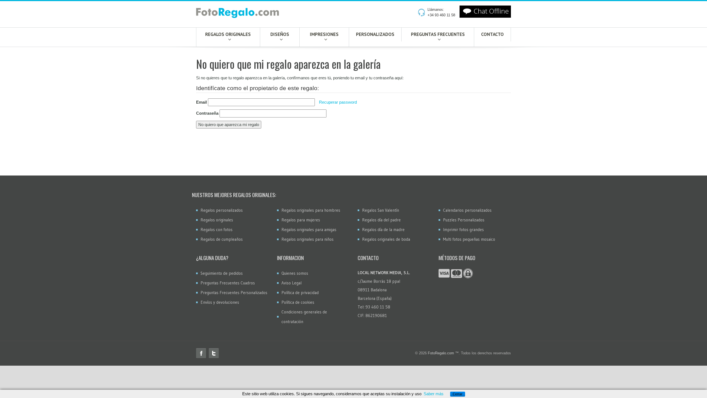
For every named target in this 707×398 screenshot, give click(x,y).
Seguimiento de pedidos (222, 273)
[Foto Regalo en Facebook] (201, 353)
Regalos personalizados (222, 210)
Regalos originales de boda (386, 239)
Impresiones (324, 34)
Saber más (434, 393)
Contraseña (207, 113)
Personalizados (375, 34)
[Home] (237, 14)
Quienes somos (294, 273)
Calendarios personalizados (467, 210)
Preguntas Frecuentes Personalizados (234, 292)
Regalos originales (228, 34)
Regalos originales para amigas (308, 229)
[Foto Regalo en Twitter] (214, 353)
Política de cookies (297, 302)
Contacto (492, 34)
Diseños (279, 34)
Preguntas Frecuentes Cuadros (228, 283)
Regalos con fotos (217, 229)
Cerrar (457, 394)
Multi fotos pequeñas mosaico (469, 239)
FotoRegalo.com (441, 353)
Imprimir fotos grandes (463, 229)
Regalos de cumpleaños (222, 239)
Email (201, 102)
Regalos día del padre (381, 219)
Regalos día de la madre (383, 229)
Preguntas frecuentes (438, 34)
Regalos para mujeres (300, 219)
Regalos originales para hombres (310, 210)
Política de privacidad (300, 292)
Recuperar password (338, 102)
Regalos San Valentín (380, 210)
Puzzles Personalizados (463, 219)
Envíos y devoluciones (220, 302)
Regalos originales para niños (307, 239)
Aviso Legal (291, 283)
